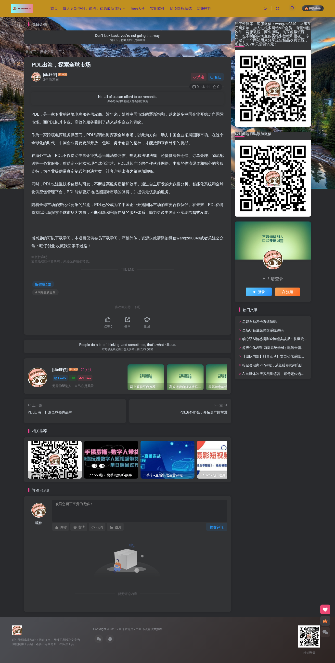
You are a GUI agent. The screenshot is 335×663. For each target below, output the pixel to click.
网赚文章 (47, 51)
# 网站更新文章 (45, 292)
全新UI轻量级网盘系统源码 (262, 330)
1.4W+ (62, 378)
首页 (54, 8)
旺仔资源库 (126, 629)
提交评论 (217, 527)
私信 (218, 76)
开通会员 (315, 8)
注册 (289, 291)
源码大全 (137, 8)
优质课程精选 (181, 8)
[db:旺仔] (50, 74)
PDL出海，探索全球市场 (61, 64)
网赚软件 (204, 8)
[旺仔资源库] (17, 629)
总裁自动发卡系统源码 (259, 321)
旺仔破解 (144, 629)
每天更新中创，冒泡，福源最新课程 (92, 8)
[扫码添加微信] (325, 632)
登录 (261, 291)
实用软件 (157, 8)
